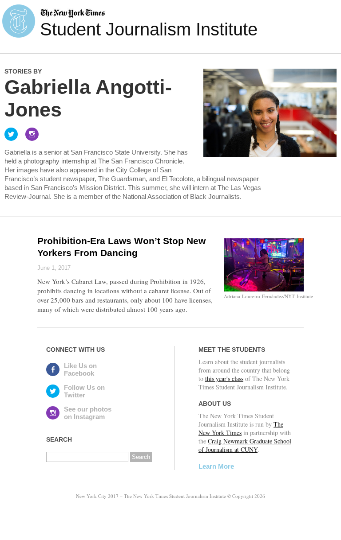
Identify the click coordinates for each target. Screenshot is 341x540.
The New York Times (240, 428)
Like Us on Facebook (80, 369)
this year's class (224, 378)
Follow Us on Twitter (84, 391)
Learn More (216, 466)
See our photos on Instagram (87, 412)
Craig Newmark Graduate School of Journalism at (244, 445)
